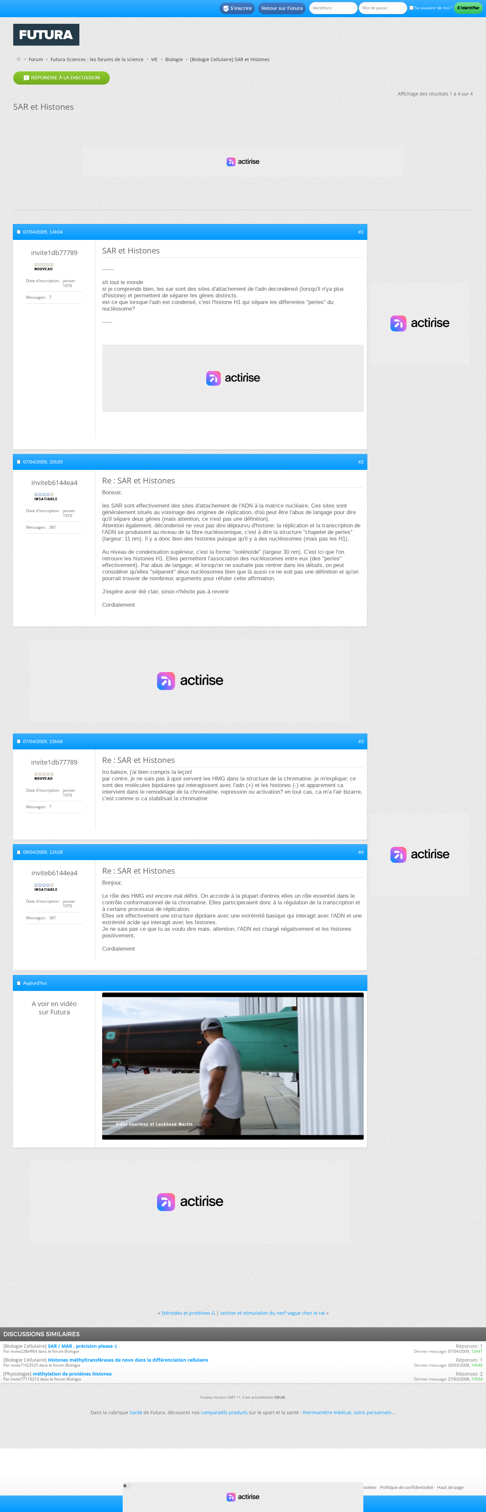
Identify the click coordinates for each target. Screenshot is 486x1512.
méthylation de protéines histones (72, 1374)
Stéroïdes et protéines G (188, 1313)
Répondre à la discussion (61, 78)
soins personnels (372, 1412)
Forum (36, 59)
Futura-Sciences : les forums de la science (97, 59)
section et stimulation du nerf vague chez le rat (272, 1313)
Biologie (174, 59)
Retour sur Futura (282, 8)
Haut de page (450, 1487)
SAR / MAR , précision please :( (82, 1346)
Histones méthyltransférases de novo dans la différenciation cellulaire (128, 1360)
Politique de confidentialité (406, 1487)
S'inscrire (237, 8)
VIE (154, 59)
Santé (136, 1412)
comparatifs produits (224, 1412)
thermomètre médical (327, 1412)
